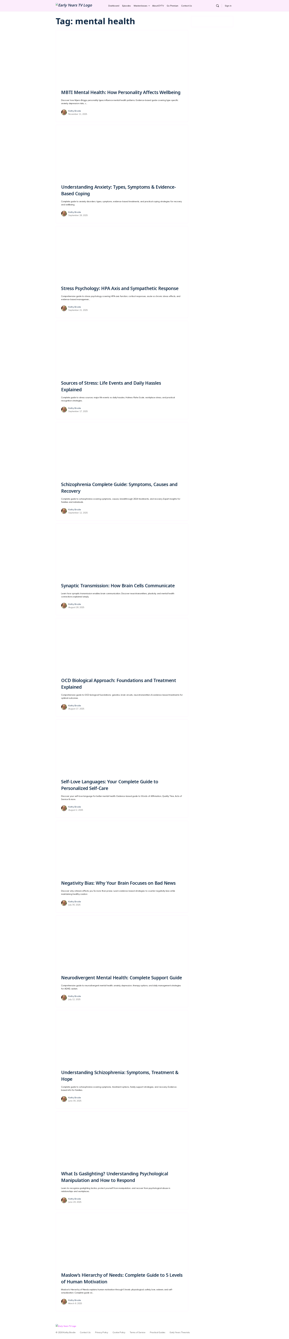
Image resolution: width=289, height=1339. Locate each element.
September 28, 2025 (78, 215)
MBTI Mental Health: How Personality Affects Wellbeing (120, 92)
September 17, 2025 (78, 411)
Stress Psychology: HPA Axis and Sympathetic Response (120, 288)
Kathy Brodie (74, 111)
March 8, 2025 (75, 1303)
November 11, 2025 (77, 114)
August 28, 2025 (76, 607)
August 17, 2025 (76, 708)
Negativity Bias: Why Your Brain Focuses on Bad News (118, 883)
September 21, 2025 (78, 310)
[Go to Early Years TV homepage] (74, 5)
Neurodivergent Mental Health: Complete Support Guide (121, 978)
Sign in (228, 5)
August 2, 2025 (75, 810)
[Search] (217, 6)
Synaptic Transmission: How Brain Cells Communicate (118, 585)
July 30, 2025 (74, 904)
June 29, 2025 (74, 1202)
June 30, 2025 (74, 1100)
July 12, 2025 (74, 999)
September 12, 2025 (78, 512)
